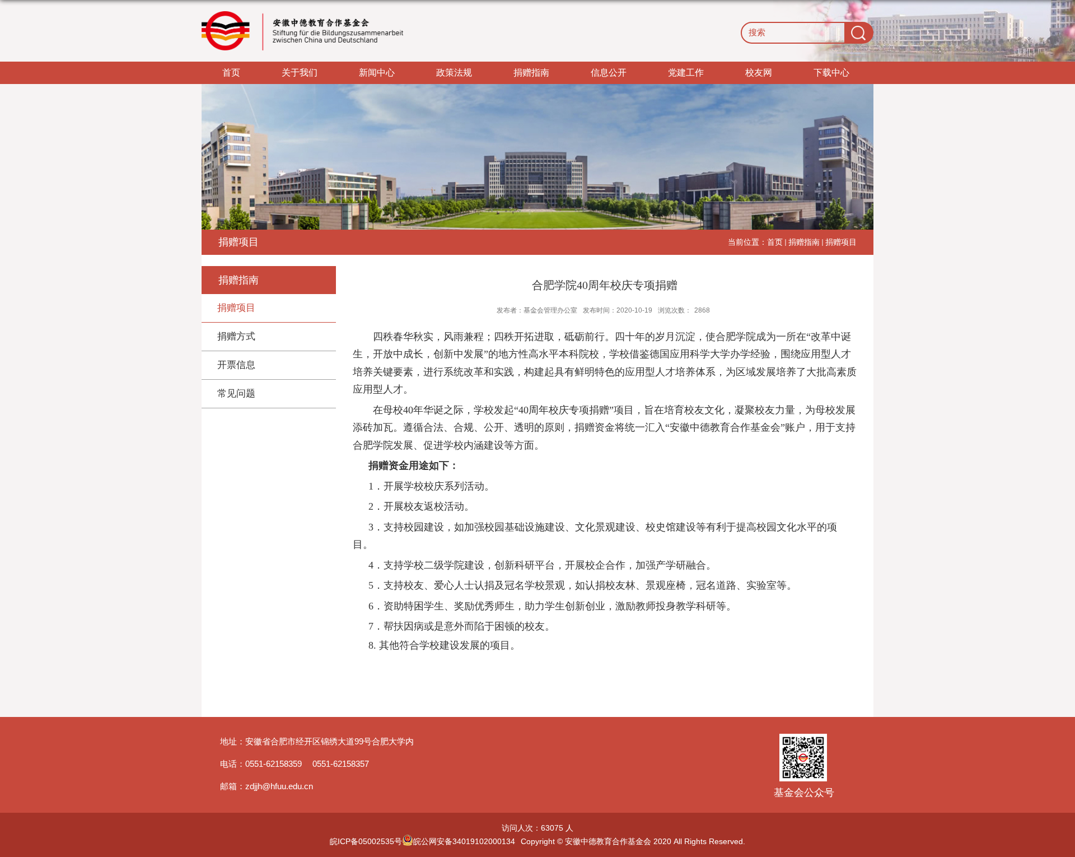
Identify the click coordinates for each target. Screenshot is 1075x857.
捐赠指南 (531, 72)
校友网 (758, 72)
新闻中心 (377, 72)
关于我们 (299, 72)
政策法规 (454, 72)
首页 (231, 72)
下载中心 (831, 72)
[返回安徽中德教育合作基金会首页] (302, 30)
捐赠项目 (841, 241)
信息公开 (609, 72)
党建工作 (686, 72)
